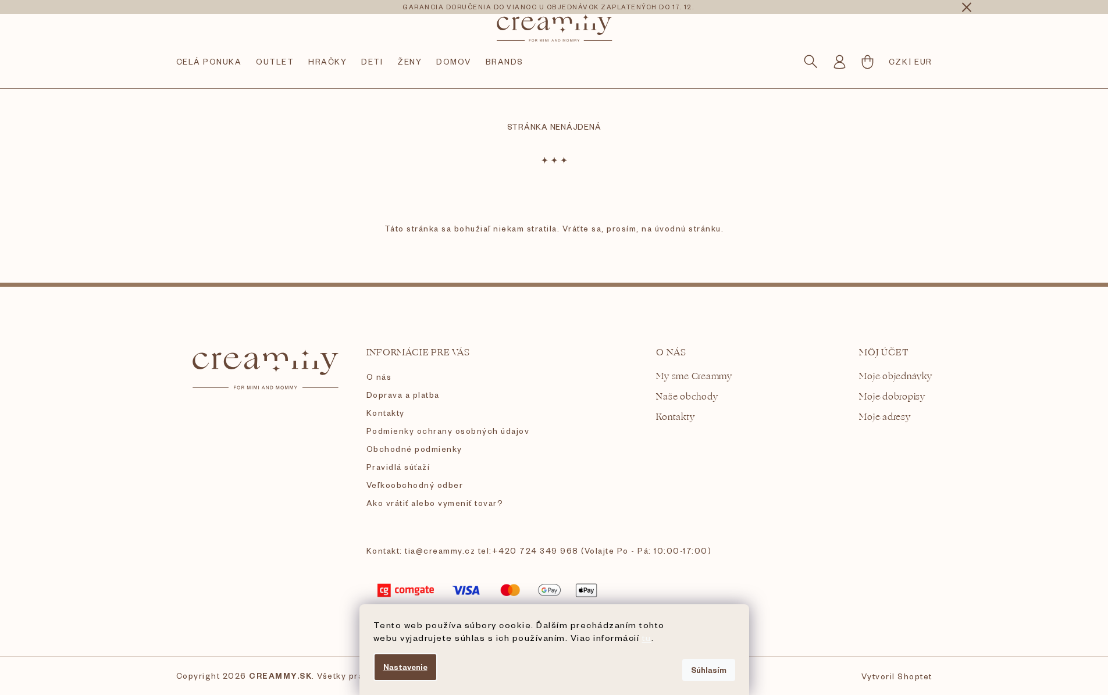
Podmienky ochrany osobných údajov (448, 431)
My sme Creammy (694, 376)
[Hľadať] (810, 61)
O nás (379, 377)
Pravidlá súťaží (398, 467)
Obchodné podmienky (414, 449)
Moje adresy (884, 417)
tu (646, 637)
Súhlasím (708, 670)
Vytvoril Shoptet (896, 676)
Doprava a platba (403, 395)
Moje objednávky (895, 376)
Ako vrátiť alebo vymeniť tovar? (435, 503)
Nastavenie (405, 667)
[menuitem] (209, 61)
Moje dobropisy (892, 397)
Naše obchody (687, 397)
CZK (899, 61)
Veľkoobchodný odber (415, 485)
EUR (923, 61)
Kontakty (385, 413)
